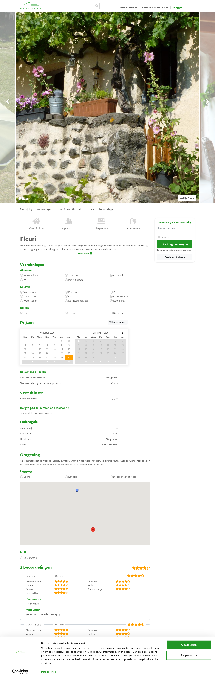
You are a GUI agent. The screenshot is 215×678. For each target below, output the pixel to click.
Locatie (90, 209)
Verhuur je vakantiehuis (155, 7)
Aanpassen (187, 655)
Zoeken (96, 6)
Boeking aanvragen (175, 244)
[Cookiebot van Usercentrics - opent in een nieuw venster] (20, 671)
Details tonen (48, 671)
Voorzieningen (44, 209)
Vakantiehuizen (128, 7)
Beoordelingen (106, 209)
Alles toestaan (189, 644)
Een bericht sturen (175, 257)
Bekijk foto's (187, 198)
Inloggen (177, 7)
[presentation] (8, 101)
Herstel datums (118, 322)
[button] (85, 256)
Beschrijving (26, 209)
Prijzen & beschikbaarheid (69, 209)
